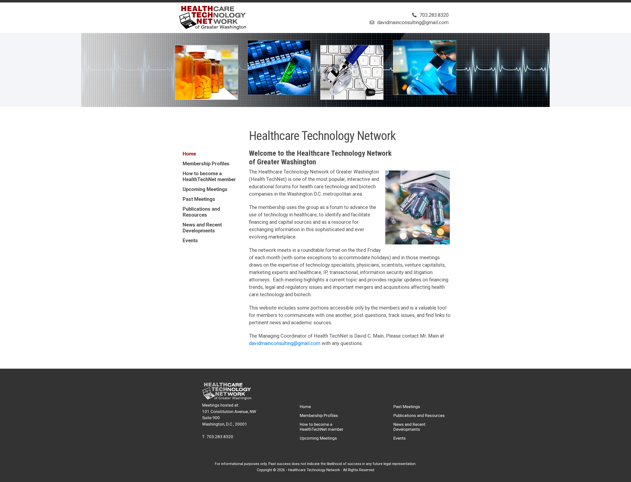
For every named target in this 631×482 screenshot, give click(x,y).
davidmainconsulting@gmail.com (284, 343)
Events (190, 240)
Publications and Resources (201, 212)
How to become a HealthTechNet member (209, 176)
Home (189, 154)
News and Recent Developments (202, 228)
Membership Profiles (206, 164)
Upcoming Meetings (205, 189)
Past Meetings (199, 199)
